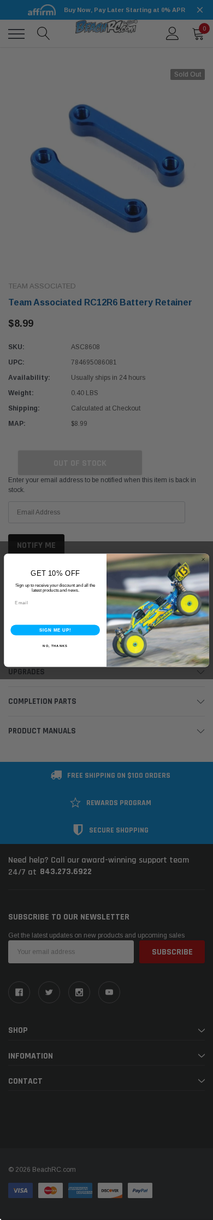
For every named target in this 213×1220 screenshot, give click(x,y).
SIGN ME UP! (55, 629)
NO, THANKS (55, 645)
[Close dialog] (203, 559)
